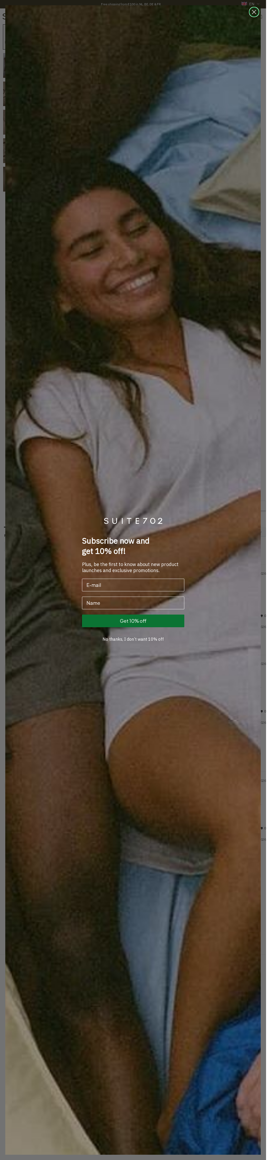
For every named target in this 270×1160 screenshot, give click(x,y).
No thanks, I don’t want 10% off (133, 639)
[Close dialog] (254, 12)
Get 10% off (133, 621)
